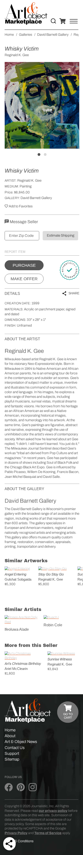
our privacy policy (53, 811)
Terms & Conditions (19, 841)
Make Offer (24, 278)
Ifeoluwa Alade (17, 629)
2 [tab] (45, 154)
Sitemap (12, 759)
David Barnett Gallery (36, 198)
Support (12, 753)
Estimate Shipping (60, 235)
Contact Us (15, 748)
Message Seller (23, 221)
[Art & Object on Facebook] (9, 787)
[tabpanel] (42, 105)
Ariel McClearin (16, 669)
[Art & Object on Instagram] (33, 787)
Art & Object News (21, 741)
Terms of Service (48, 833)
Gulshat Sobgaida (18, 579)
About (10, 736)
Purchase (24, 265)
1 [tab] (39, 154)
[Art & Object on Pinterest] (21, 787)
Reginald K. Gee (29, 180)
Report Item (15, 252)
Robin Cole (53, 625)
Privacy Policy (16, 833)
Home (10, 730)
